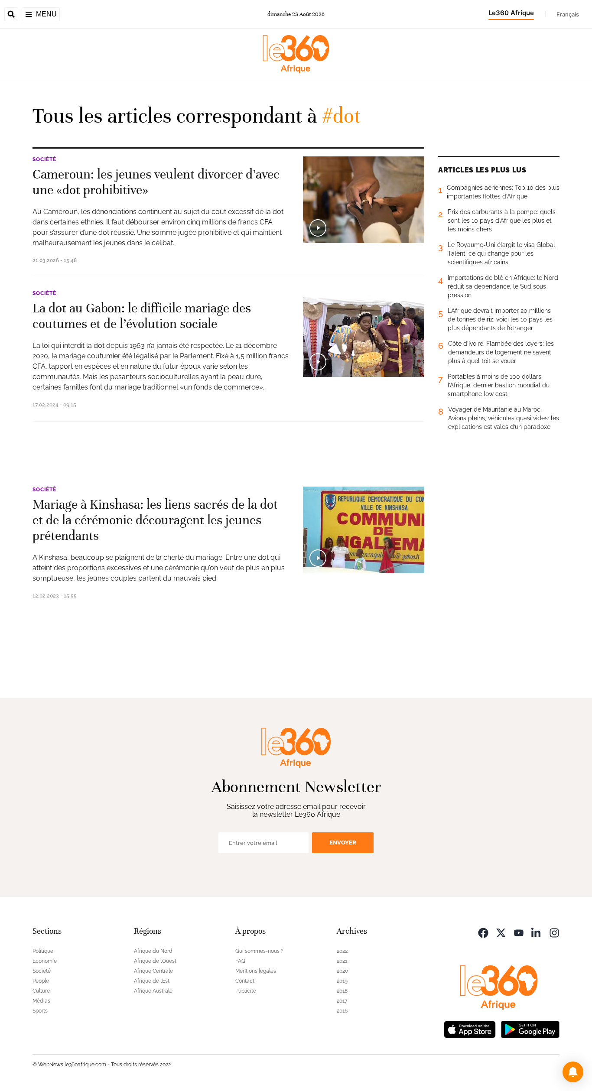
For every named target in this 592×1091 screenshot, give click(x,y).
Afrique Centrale (153, 971)
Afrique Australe (153, 991)
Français (567, 14)
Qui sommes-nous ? (259, 951)
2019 (342, 981)
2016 (342, 1011)
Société (44, 159)
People (41, 981)
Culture (41, 991)
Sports (40, 1011)
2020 (342, 971)
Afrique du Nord (153, 951)
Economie (45, 961)
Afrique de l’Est (151, 981)
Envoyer (342, 842)
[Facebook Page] (483, 932)
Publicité (245, 991)
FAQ (240, 961)
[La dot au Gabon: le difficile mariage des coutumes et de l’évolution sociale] (363, 333)
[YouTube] (519, 932)
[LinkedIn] (536, 932)
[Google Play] (530, 1029)
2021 (342, 961)
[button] (573, 1072)
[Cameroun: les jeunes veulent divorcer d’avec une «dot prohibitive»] (363, 199)
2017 (342, 1001)
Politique (43, 951)
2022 (342, 951)
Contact (244, 981)
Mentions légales (255, 971)
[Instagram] (554, 932)
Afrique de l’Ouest (155, 961)
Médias (41, 1001)
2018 (342, 991)
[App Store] (470, 1029)
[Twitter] (501, 932)
